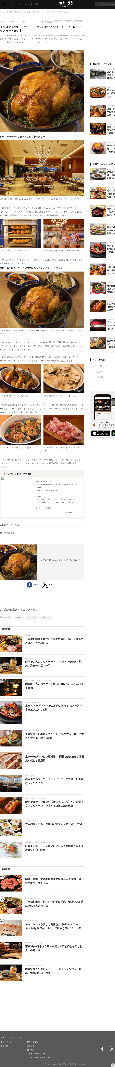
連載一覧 (4, 1046)
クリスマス (78, 22)
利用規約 (30, 1050)
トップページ (6, 1042)
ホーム (2, 12)
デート (58, 22)
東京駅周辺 (48, 22)
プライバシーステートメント (39, 1057)
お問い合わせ (32, 1042)
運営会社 (30, 1046)
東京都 (100, 372)
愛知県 (100, 377)
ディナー (68, 22)
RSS (36, 4)
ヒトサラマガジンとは (21, 4)
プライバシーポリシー (36, 1054)
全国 (100, 366)
